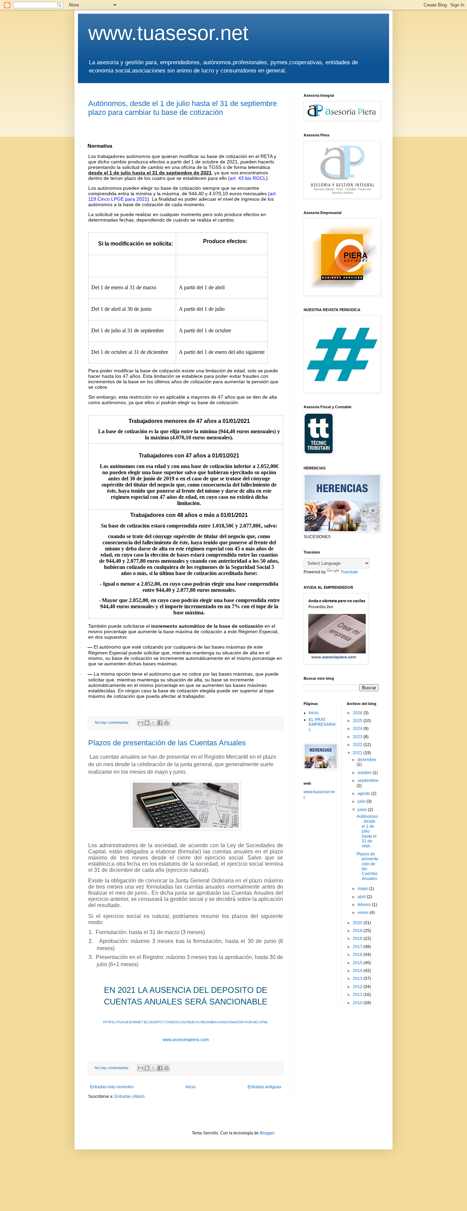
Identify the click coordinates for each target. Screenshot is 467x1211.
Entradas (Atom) (130, 1096)
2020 (358, 922)
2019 (358, 930)
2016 (358, 954)
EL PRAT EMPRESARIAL (322, 724)
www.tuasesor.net (168, 33)
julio (362, 801)
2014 (358, 970)
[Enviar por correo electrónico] (140, 722)
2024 (358, 728)
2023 (358, 736)
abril (362, 896)
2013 (358, 978)
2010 (358, 1002)
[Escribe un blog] (147, 722)
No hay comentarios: (112, 722)
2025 (358, 720)
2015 (358, 962)
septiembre (368, 780)
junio (363, 809)
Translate (349, 572)
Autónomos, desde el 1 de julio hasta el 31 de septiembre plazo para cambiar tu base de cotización (182, 108)
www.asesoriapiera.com (185, 1039)
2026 (358, 712)
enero (364, 912)
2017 (358, 946)
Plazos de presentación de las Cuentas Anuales (167, 742)
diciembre (367, 759)
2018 (358, 938)
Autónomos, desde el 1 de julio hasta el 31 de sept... (367, 831)
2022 (358, 744)
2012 (358, 986)
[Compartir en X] (153, 722)
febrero (365, 904)
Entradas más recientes (112, 1086)
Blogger (267, 1133)
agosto (364, 793)
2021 (358, 752)
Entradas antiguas (264, 1086)
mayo (363, 888)
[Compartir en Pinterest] (166, 722)
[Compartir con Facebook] (160, 722)
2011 (358, 994)
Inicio (191, 1086)
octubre (365, 772)
